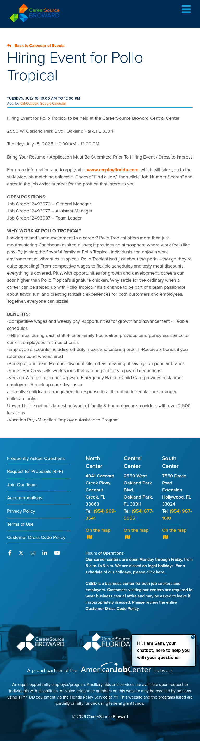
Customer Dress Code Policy (36, 537)
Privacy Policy (21, 511)
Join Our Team (22, 485)
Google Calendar (53, 103)
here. (160, 572)
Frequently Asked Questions (36, 458)
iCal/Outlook (29, 103)
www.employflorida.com (112, 170)
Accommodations (24, 498)
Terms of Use (20, 524)
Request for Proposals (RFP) (35, 471)
